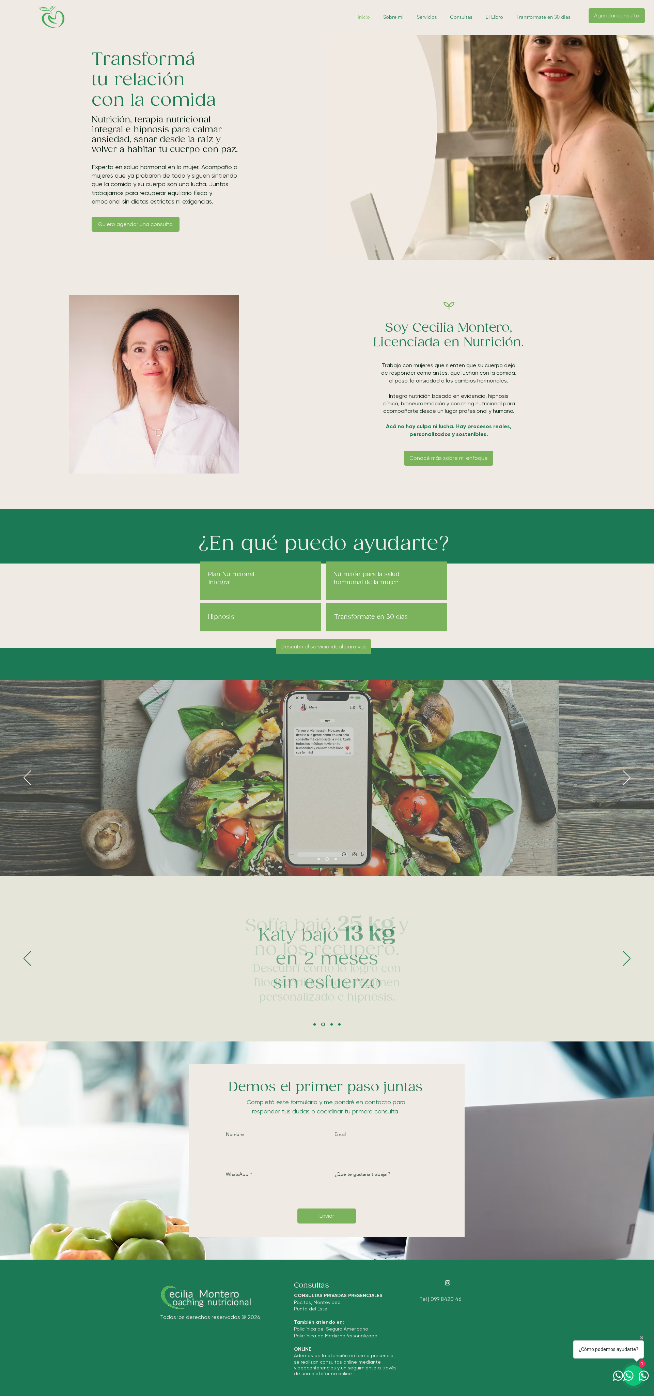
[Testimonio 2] (327, 859)
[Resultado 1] (314, 1024)
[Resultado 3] (331, 1024)
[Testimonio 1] (318, 859)
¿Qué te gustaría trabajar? (362, 1174)
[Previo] (27, 778)
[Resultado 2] (323, 1024)
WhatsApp (237, 1174)
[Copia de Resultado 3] (339, 1024)
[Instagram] (447, 1282)
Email (340, 1134)
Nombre (235, 1134)
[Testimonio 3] (335, 859)
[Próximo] (626, 778)
